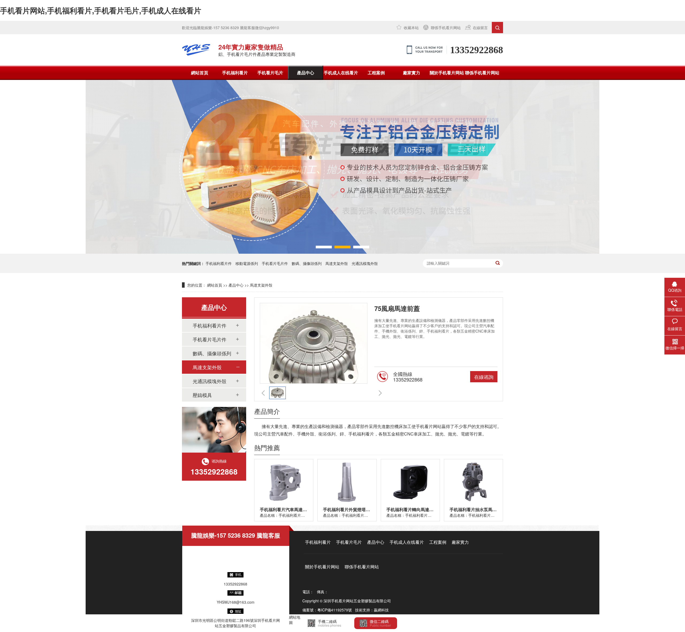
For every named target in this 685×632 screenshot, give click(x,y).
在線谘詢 (483, 376)
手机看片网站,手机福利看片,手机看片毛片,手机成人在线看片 (100, 10)
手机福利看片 (235, 73)
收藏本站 (411, 27)
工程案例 (376, 73)
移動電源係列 (246, 263)
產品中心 (305, 73)
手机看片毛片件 (275, 263)
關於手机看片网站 (447, 73)
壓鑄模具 (202, 394)
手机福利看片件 (219, 263)
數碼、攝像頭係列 (307, 263)
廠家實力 (411, 73)
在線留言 (480, 27)
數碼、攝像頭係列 (212, 353)
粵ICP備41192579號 (334, 609)
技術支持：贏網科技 (372, 609)
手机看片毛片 (270, 73)
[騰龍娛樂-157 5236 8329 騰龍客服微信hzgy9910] (196, 50)
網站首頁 (199, 73)
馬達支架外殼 (336, 263)
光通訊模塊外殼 (365, 263)
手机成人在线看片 (341, 73)
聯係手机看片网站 (446, 27)
